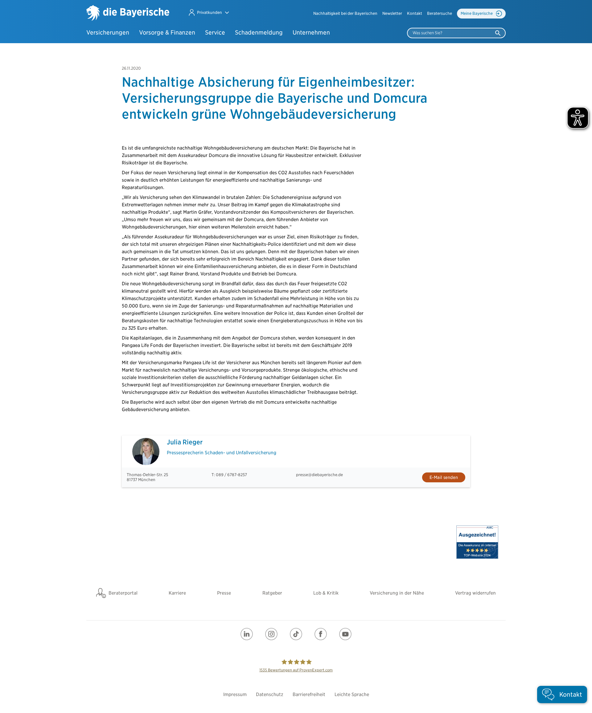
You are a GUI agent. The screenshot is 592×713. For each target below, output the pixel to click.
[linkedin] (246, 634)
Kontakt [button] (414, 13)
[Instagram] (271, 634)
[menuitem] (345, 13)
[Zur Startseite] (127, 13)
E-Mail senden (444, 477)
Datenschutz (269, 694)
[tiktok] (296, 634)
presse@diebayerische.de (319, 474)
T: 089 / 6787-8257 (229, 474)
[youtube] (345, 634)
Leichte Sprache (352, 694)
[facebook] (320, 634)
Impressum (235, 694)
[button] (208, 12)
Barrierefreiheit (309, 694)
